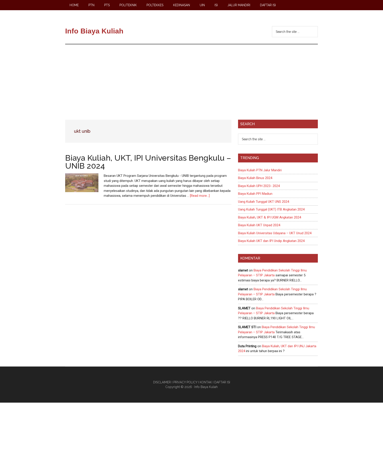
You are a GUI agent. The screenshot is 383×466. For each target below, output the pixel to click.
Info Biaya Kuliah (94, 31)
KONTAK (206, 382)
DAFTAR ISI (222, 382)
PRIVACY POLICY (185, 382)
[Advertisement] (191, 78)
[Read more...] (200, 196)
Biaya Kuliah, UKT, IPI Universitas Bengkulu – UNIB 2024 (148, 161)
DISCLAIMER (162, 382)
